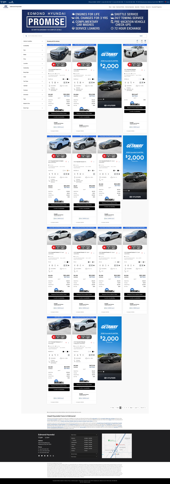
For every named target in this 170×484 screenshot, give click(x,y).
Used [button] (114, 7)
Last (136, 407)
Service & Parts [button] (120, 7)
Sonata (84, 421)
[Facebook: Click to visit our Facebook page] (39, 455)
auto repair (94, 418)
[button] (69, 53)
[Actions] (68, 70)
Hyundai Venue (60, 466)
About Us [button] (148, 7)
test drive (116, 427)
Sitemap (65, 480)
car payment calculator (52, 419)
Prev (117, 407)
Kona (68, 421)
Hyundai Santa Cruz (73, 424)
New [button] (110, 7)
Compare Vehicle (54, 131)
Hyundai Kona (115, 423)
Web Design (81, 480)
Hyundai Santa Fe (108, 423)
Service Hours (74, 454)
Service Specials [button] (129, 7)
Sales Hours (73, 434)
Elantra (62, 421)
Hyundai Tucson (100, 423)
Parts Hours (73, 456)
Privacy (69, 480)
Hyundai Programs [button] (157, 7)
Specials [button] (137, 7)
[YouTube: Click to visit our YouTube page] (42, 455)
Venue (91, 421)
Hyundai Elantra (54, 424)
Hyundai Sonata (110, 465)
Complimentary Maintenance (57, 427)
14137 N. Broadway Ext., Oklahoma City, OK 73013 (147, 2)
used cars (73, 465)
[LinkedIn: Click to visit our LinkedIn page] (45, 455)
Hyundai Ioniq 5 (104, 465)
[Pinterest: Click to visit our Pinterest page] (47, 455)
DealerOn (62, 480)
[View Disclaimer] (58, 82)
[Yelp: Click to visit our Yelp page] (53, 455)
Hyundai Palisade (61, 424)
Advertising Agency (74, 480)
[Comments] (64, 82)
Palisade (71, 421)
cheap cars (107, 418)
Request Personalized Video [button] (59, 113)
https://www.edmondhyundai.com (71, 464)
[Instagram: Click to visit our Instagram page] (50, 455)
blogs (110, 419)
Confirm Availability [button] (59, 117)
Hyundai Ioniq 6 (86, 466)
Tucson (88, 421)
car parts (103, 418)
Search (141, 35)
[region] (59, 102)
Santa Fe (81, 421)
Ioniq (66, 421)
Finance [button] (142, 7)
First (112, 407)
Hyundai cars (109, 424)
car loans (113, 418)
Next (131, 407)
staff (103, 425)
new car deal (83, 427)
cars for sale (81, 465)
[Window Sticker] (67, 82)
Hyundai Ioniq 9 (94, 466)
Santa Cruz (76, 421)
